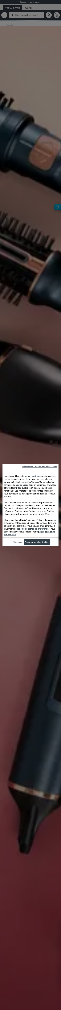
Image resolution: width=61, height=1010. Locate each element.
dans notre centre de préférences (33, 529)
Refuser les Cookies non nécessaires (39, 467)
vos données (22, 485)
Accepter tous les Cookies (37, 542)
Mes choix (17, 542)
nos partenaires (31, 476)
